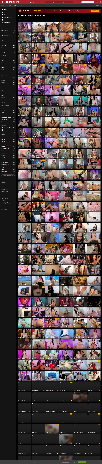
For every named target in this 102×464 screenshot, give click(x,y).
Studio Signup (4, 198)
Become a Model (5, 196)
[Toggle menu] (2, 2)
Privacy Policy (4, 191)
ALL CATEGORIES (9, 175)
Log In (97, 2)
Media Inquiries (4, 189)
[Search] (63, 2)
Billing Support (4, 184)
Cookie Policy (65, 462)
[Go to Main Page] (12, 2)
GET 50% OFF (95, 10)
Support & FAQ (4, 182)
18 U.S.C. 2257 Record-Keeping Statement (6, 203)
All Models (3, 200)
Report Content (4, 187)
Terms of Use (4, 193)
